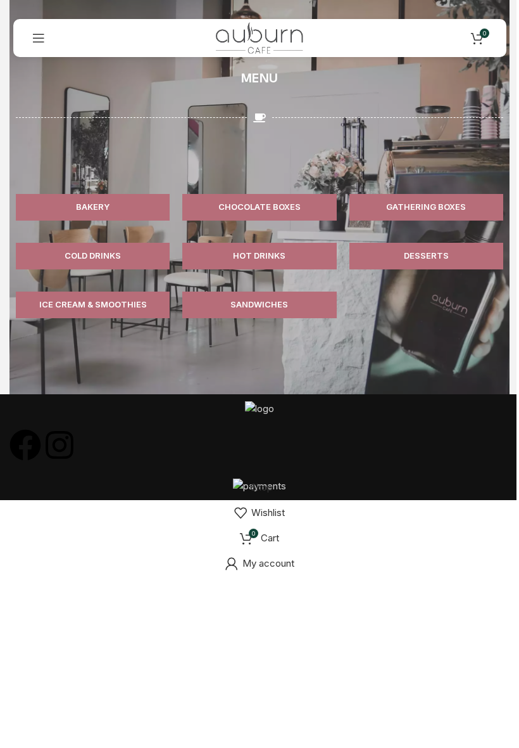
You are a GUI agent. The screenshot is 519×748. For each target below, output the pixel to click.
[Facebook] (25, 445)
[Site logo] (260, 37)
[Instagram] (59, 445)
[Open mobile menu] (38, 38)
